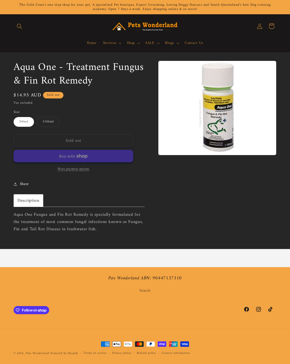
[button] (20, 26)
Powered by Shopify (64, 353)
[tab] (28, 200)
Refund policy (146, 353)
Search (145, 290)
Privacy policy (121, 353)
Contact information (176, 353)
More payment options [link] (73, 169)
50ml (26, 122)
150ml (51, 122)
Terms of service (95, 353)
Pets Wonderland (38, 353)
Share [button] (24, 184)
